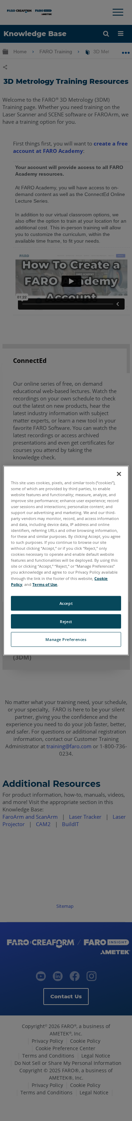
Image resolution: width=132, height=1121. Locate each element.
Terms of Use (44, 584)
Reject (66, 621)
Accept (66, 603)
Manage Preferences (65, 639)
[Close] (119, 473)
